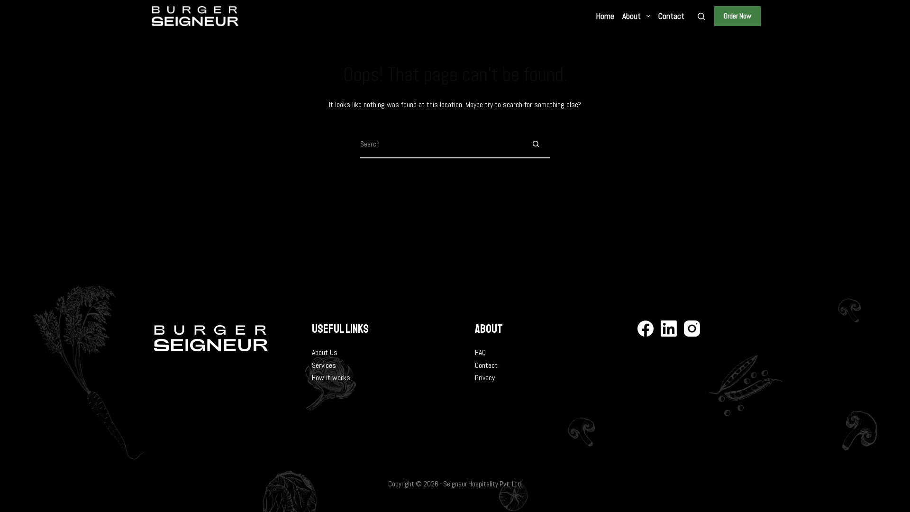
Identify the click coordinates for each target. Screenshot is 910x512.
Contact (486, 365)
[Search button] (535, 144)
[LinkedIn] (669, 328)
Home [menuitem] (605, 16)
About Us (324, 352)
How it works (331, 378)
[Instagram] (692, 328)
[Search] (701, 16)
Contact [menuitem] (671, 16)
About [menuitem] (631, 16)
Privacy (485, 378)
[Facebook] (645, 328)
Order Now (737, 15)
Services (324, 365)
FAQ (480, 352)
